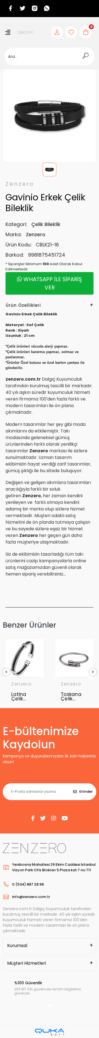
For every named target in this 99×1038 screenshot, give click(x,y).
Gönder (86, 791)
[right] (93, 672)
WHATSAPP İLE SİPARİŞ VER (52, 283)
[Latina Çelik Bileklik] (25, 658)
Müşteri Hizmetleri (26, 963)
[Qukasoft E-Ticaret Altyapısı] (49, 1032)
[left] (6, 672)
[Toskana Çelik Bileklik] (74, 658)
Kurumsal (17, 945)
